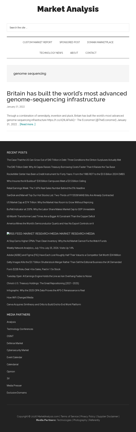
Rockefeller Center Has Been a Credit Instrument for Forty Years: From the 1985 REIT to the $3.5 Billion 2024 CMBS (66, 174)
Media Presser (14, 385)
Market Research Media (77, 233)
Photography (80, 420)
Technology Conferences (20, 329)
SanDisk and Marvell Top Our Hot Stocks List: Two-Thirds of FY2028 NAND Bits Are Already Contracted (60, 195)
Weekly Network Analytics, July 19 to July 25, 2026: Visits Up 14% (40, 248)
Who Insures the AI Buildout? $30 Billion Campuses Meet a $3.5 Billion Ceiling (46, 181)
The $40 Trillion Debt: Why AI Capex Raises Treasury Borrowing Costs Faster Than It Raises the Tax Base (61, 167)
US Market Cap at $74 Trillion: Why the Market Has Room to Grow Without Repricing (50, 202)
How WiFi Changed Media (20, 297)
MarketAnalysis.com (48, 416)
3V (8, 378)
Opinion (11, 371)
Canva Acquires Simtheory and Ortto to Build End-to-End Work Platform (44, 304)
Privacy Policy (87, 416)
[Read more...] (27, 124)
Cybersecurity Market (18, 350)
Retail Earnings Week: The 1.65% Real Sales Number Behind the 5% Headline (46, 188)
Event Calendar (14, 357)
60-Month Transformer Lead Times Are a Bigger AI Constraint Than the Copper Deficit (51, 216)
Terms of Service (70, 416)
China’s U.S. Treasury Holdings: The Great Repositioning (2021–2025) (43, 283)
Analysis (11, 322)
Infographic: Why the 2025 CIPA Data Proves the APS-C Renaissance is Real (46, 290)
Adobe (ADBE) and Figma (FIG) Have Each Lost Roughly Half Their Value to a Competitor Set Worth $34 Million (64, 255)
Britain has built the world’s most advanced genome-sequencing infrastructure (67, 96)
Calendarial (12, 364)
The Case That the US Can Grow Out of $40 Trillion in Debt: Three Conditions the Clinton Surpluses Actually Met (64, 160)
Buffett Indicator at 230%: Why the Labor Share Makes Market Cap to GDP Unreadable (51, 209)
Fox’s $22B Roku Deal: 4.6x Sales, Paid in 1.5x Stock (33, 269)
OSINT (10, 336)
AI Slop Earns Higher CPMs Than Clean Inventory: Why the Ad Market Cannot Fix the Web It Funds (57, 241)
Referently (94, 420)
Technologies (64, 420)
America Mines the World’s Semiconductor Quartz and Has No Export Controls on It (50, 223)
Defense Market (15, 343)
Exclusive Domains (17, 392)
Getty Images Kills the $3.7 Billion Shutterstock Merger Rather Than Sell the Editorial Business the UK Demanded (64, 262)
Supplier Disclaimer (107, 416)
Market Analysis (68, 9)
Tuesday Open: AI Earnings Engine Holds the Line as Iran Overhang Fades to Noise (49, 276)
